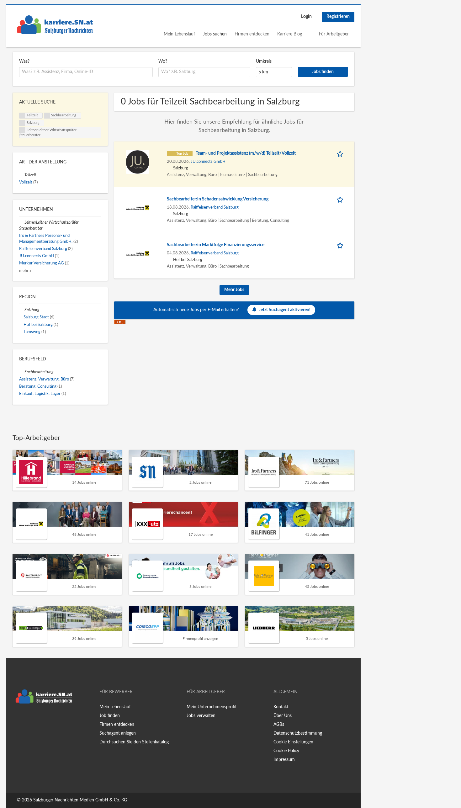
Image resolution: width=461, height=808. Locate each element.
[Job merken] (341, 153)
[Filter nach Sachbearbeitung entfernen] (21, 372)
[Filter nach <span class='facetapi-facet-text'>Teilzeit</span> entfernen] (22, 116)
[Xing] (27, 719)
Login (306, 16)
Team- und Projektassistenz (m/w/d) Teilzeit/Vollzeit (246, 153)
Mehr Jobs (234, 290)
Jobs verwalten (201, 716)
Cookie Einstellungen (293, 742)
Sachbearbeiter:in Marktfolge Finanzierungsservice (215, 245)
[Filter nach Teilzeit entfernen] (21, 175)
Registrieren (338, 16)
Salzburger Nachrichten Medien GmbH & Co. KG (80, 800)
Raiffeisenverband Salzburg (215, 207)
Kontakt (281, 707)
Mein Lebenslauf (179, 34)
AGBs (278, 724)
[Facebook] (17, 719)
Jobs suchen (215, 34)
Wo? (162, 61)
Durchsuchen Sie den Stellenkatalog (134, 742)
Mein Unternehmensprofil (211, 707)
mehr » (25, 271)
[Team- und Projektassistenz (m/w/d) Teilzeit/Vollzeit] (137, 162)
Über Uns (282, 716)
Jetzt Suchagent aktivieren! (284, 310)
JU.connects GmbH (208, 161)
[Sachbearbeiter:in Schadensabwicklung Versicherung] (137, 207)
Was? (24, 61)
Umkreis (264, 61)
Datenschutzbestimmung (297, 733)
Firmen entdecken (252, 34)
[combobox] (86, 72)
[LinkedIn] (36, 719)
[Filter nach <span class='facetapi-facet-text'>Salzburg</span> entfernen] (22, 123)
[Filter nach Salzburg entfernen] (21, 310)
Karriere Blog (289, 34)
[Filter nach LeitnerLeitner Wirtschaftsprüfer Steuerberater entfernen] (21, 222)
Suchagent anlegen (117, 733)
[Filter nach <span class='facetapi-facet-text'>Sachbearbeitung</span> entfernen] (47, 116)
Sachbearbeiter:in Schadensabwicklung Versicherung (217, 199)
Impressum (284, 760)
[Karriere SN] (55, 24)
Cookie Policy (286, 751)
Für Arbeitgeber (334, 34)
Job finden (109, 716)
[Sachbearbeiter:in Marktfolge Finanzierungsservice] (137, 253)
